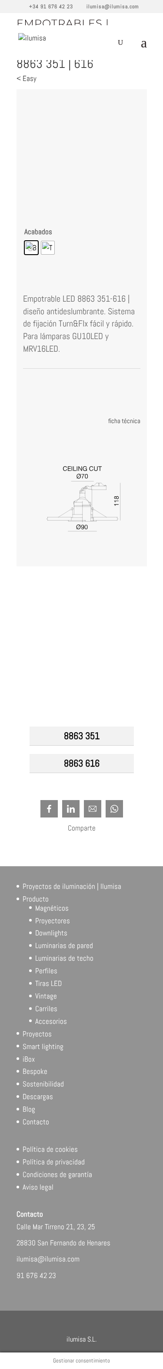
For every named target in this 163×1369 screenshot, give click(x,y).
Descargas (38, 1096)
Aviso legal (38, 1187)
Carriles (46, 1008)
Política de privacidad (54, 1162)
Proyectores (52, 920)
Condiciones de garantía (57, 1174)
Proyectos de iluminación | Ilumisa (72, 886)
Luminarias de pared (64, 945)
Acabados (38, 231)
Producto (36, 899)
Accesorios (51, 1021)
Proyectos (37, 1034)
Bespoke (35, 1071)
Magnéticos (52, 908)
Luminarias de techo (64, 958)
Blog (29, 1109)
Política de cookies (50, 1149)
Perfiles (46, 970)
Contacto (36, 1122)
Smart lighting (43, 1046)
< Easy (27, 78)
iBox (29, 1059)
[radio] (31, 247)
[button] (126, 735)
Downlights (51, 933)
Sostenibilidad (43, 1084)
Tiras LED (48, 983)
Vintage (46, 996)
